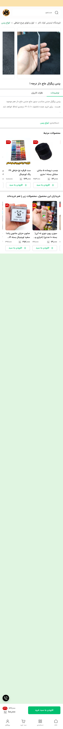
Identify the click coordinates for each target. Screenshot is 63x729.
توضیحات (55, 93)
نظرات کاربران (37, 93)
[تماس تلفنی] (6, 698)
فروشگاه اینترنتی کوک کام (49, 23)
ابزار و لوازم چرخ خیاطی (24, 23)
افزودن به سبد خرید (44, 710)
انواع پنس (5, 23)
